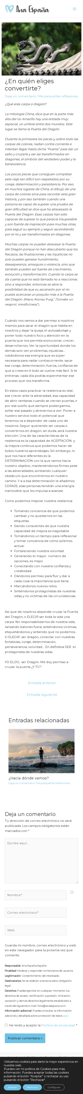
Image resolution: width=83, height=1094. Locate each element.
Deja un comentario (20, 96)
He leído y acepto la (43, 1025)
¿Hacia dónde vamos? (28, 778)
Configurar (54, 1087)
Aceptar (12, 1087)
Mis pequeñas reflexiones (58, 96)
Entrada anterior (42, 683)
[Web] (35, 931)
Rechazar (32, 1087)
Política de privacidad (58, 1025)
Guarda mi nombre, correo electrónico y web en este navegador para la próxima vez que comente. (40, 950)
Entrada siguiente (42, 695)
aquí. (66, 1015)
